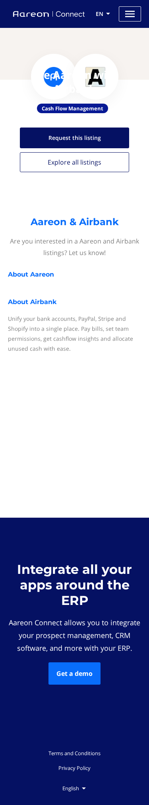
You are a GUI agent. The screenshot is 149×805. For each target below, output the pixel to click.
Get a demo (74, 673)
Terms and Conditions (74, 753)
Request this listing (74, 137)
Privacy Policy (74, 768)
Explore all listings (74, 162)
